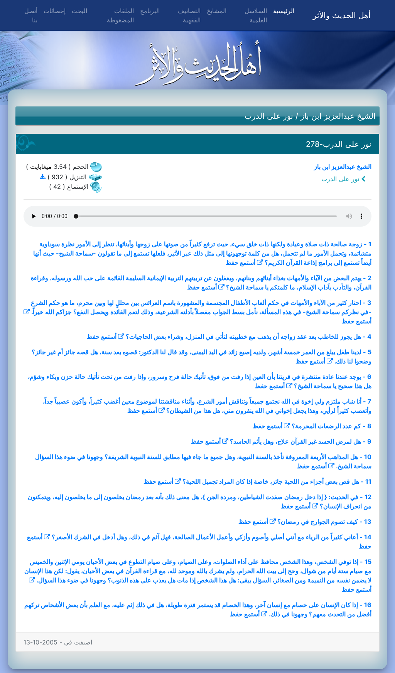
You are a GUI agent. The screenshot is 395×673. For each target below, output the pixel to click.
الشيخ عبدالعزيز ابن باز (338, 116)
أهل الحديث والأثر (342, 15)
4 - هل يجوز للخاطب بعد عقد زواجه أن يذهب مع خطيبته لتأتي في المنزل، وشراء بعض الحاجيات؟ (248, 336)
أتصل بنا (30, 15)
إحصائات (55, 11)
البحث (79, 11)
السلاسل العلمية (256, 15)
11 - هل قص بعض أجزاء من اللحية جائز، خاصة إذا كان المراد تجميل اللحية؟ (276, 481)
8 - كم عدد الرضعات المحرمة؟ (331, 426)
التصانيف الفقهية (189, 15)
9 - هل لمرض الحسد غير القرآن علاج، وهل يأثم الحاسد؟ (300, 441)
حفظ (232, 262)
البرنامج (150, 11)
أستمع (247, 262)
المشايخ (216, 11)
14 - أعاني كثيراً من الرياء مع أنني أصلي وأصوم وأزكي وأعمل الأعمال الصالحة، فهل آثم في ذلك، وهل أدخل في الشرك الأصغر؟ (211, 537)
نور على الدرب (269, 116)
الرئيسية (282, 11)
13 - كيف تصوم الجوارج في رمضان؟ (324, 521)
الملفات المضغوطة (120, 15)
